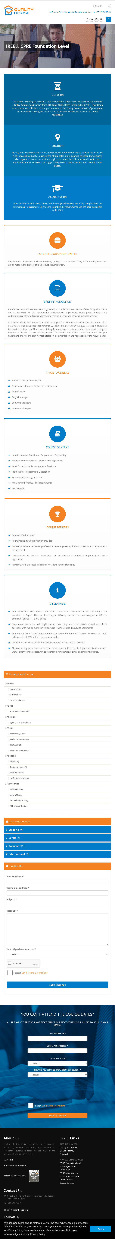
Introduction (15, 689)
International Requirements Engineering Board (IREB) (38, 206)
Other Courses (66, 1179)
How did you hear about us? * (21, 949)
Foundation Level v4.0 (19, 711)
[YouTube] (101, 19)
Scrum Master (16, 795)
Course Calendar (59, 12)
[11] (16, 846)
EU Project (8, 1160)
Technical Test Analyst (20, 739)
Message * (12, 910)
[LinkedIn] (92, 19)
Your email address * (18, 887)
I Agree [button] (100, 1229)
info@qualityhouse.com (81, 12)
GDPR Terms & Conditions (15, 1165)
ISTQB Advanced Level (70, 1173)
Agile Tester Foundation (20, 722)
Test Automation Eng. (19, 750)
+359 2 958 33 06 (103, 12)
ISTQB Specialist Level (69, 1176)
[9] (15, 829)
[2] (18, 854)
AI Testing (14, 761)
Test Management (18, 733)
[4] (14, 838)
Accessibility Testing (19, 800)
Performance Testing (19, 778)
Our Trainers (15, 694)
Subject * (12, 899)
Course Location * (57, 1058)
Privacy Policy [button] (37, 1234)
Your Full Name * (16, 876)
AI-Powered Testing (19, 806)
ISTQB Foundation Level (70, 1163)
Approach (64, 1154)
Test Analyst (15, 745)
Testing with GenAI (18, 767)
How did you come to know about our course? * (57, 1069)
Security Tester (17, 772)
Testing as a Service (68, 1147)
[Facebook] (87, 19)
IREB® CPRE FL (16, 789)
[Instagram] (96, 19)
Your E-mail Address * (57, 1045)
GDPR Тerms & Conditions (34, 972)
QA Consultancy (67, 1151)
